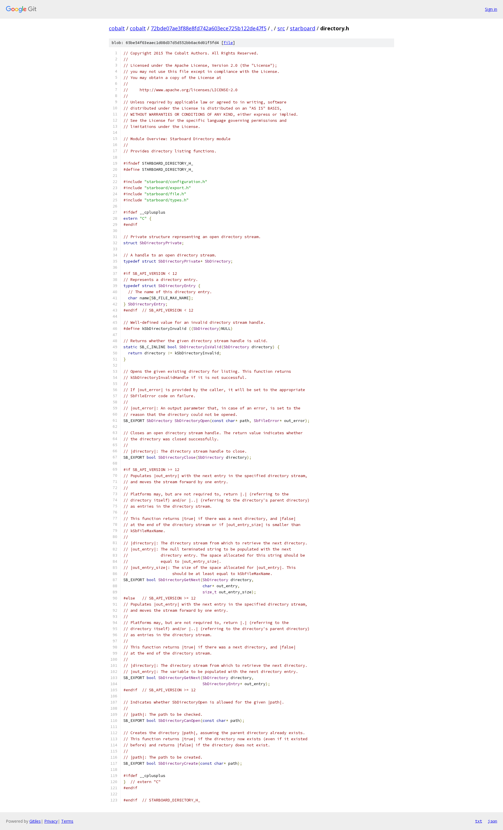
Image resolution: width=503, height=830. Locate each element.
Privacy (51, 821)
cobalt (117, 28)
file (228, 42)
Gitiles (35, 821)
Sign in (491, 9)
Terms (67, 821)
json (492, 821)
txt (478, 821)
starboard (302, 28)
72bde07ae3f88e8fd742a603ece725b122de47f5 (208, 28)
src (281, 28)
